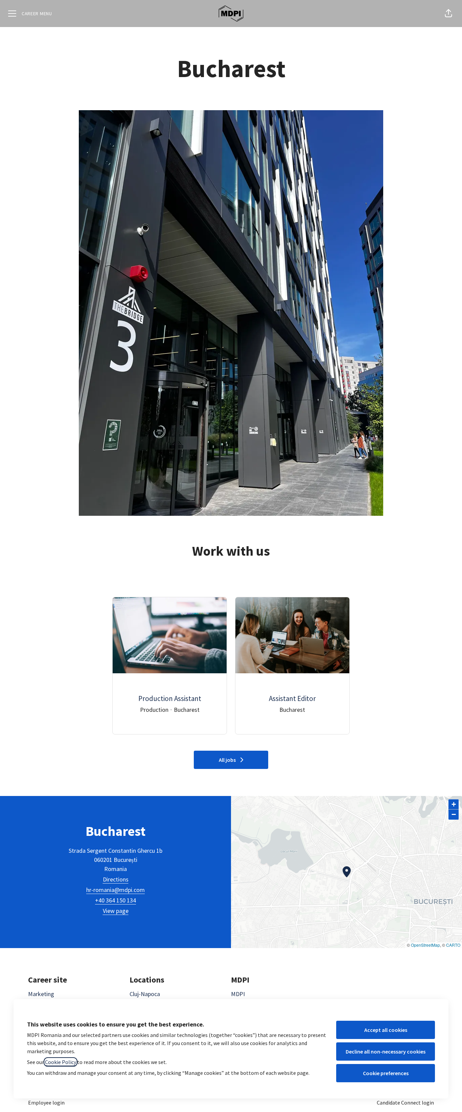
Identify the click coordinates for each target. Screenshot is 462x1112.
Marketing (41, 994)
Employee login (46, 1102)
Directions (116, 879)
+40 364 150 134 (115, 900)
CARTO (453, 945)
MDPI (238, 994)
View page (116, 911)
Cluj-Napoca (145, 994)
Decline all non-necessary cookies (385, 1051)
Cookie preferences (386, 1073)
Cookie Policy (60, 1062)
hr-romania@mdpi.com (115, 890)
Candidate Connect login (405, 1102)
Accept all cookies (385, 1029)
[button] (448, 13)
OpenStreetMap (425, 945)
